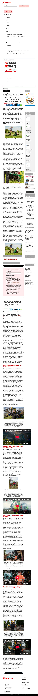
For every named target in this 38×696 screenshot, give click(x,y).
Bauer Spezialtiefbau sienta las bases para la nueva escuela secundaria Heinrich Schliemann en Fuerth (29, 244)
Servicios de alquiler (28, 142)
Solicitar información (7, 259)
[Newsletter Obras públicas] (30, 181)
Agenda (7, 28)
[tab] (19, 31)
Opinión (7, 19)
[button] (13, 31)
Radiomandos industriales (28, 132)
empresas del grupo (12, 288)
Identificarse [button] (8, 11)
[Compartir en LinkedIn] (18, 105)
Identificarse (24, 677)
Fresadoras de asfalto (29, 161)
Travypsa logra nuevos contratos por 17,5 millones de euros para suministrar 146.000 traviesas (29, 237)
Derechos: (9, 289)
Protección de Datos (25, 685)
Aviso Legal (14, 282)
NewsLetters (24, 680)
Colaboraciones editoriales (26, 688)
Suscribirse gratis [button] (23, 6)
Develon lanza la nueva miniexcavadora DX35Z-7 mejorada (29, 231)
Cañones (27, 123)
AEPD (17, 292)
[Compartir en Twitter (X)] (16, 105)
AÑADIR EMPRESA (7, 691)
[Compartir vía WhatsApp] (21, 105)
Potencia (9, 45)
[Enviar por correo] (11, 105)
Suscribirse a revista (25, 682)
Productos (8, 22)
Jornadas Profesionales (29, 282)
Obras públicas (8, 14)
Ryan (8, 108)
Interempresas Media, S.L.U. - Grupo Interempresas (20, 694)
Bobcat (4, 106)
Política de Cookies (25, 687)
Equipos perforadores (29, 170)
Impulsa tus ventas (28, 283)
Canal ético (7, 685)
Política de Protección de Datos (13, 293)
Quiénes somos (7, 688)
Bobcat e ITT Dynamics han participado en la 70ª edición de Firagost (29, 251)
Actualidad (8, 17)
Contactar (7, 81)
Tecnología (8, 25)
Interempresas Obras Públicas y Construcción (16, 53)
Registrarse (24, 679)
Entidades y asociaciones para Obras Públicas (16, 34)
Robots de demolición (28, 151)
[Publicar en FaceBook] (13, 105)
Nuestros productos (8, 78)
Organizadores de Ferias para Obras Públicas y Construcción (18, 36)
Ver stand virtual (14, 259)
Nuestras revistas (8, 76)
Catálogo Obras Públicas (12, 47)
